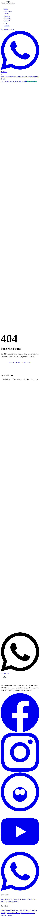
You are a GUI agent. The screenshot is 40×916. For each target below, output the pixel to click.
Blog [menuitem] (5, 23)
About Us (32, 76)
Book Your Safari (20, 81)
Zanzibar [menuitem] (7, 16)
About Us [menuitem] (7, 21)
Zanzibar (19, 76)
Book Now (4, 72)
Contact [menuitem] (6, 26)
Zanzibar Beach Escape (13, 913)
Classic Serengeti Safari (8, 910)
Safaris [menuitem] (6, 14)
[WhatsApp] (20, 890)
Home (2, 76)
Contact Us (34, 379)
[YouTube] (20, 850)
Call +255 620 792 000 (7, 81)
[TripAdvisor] (20, 811)
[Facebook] (20, 731)
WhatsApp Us (32, 81)
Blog (36, 76)
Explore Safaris (26, 362)
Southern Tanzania (6, 915)
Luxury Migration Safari (22, 910)
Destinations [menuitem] (8, 11)
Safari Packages (16, 379)
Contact (3, 79)
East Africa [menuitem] (7, 18)
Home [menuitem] (6, 9)
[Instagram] (20, 771)
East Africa (25, 76)
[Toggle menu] (1, 74)
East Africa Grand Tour (28, 913)
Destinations (8, 76)
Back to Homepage (14, 362)
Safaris (14, 76)
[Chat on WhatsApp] (20, 69)
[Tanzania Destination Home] (8, 5)
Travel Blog (8, 901)
